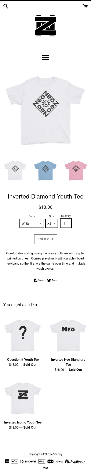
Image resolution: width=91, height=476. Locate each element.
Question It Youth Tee (23, 359)
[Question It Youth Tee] (22, 335)
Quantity (66, 216)
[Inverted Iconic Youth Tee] (22, 398)
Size (51, 216)
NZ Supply (56, 454)
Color (32, 216)
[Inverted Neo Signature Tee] (68, 335)
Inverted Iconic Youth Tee (22, 422)
